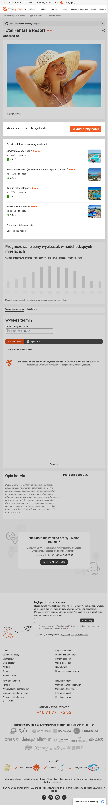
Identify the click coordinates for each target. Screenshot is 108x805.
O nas (5, 650)
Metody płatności (63, 659)
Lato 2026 (54, 9)
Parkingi (6, 685)
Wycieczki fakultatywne (13, 697)
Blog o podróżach (63, 650)
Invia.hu (79, 788)
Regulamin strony (63, 681)
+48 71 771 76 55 (54, 712)
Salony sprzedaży (11, 654)
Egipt (31, 16)
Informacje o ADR (63, 693)
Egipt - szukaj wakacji (16, 231)
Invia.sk (71, 788)
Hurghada (40, 16)
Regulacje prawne (63, 697)
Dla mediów (8, 659)
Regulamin (65, 635)
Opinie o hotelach (63, 663)
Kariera (6, 671)
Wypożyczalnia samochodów (16, 689)
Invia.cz (63, 788)
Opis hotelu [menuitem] (32, 309)
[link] (44, 9)
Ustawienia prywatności (66, 689)
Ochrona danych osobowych (68, 685)
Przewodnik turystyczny (66, 654)
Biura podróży (9, 663)
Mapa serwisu (9, 675)
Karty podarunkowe (11, 681)
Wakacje (22, 16)
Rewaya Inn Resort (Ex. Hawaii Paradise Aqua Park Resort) (38, 169)
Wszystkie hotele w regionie (20, 225)
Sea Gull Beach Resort (19, 206)
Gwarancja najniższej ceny (67, 671)
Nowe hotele (61, 667)
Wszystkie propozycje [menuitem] (14, 309)
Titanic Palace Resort (18, 188)
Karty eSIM (8, 701)
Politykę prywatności (79, 635)
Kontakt (6, 667)
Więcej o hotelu (14, 113)
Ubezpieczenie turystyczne (15, 693)
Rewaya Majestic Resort (20, 151)
